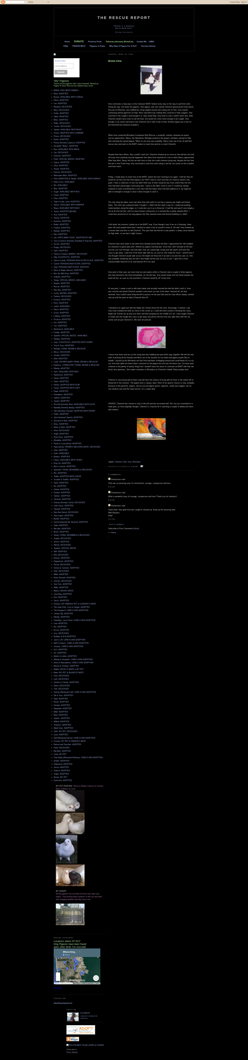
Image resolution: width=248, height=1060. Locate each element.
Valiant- (68, 130)
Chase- (68, 460)
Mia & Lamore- (64, 466)
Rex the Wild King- (66, 273)
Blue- (61, 715)
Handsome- (63, 375)
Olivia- (61, 100)
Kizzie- (61, 630)
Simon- (61, 542)
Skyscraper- (63, 515)
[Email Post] (141, 466)
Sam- (66, 372)
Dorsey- (62, 558)
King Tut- (62, 463)
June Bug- (63, 594)
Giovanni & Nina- (65, 421)
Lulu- (60, 623)
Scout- (61, 313)
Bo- (60, 486)
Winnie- (62, 545)
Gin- (60, 322)
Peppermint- (63, 561)
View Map (58, 988)
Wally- (62, 123)
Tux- (60, 326)
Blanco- (64, 591)
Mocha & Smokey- (66, 666)
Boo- (66, 149)
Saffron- (62, 398)
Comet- (72, 264)
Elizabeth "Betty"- (66, 146)
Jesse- (61, 767)
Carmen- (63, 581)
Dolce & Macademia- (73, 663)
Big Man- (62, 751)
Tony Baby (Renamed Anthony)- (78, 757)
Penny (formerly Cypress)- (69, 143)
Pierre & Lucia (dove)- (67, 443)
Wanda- (62, 368)
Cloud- (61, 195)
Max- (60, 188)
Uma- (61, 676)
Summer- (62, 221)
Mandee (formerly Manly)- (69, 408)
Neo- (60, 234)
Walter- (69, 669)
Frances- (75, 604)
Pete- (61, 198)
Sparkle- (70, 336)
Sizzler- (62, 244)
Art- (60, 653)
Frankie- (62, 228)
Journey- (68, 646)
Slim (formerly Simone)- (74, 411)
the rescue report (124, 18)
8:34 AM (111, 487)
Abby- (61, 587)
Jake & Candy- (78, 260)
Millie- (61, 574)
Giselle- (62, 355)
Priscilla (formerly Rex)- (74, 404)
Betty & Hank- (64, 427)
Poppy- (62, 247)
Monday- (70, 349)
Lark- (61, 679)
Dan (125, 462)
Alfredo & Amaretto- (73, 659)
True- (61, 689)
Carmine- (62, 156)
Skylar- (61, 169)
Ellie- (60, 359)
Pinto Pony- (63, 437)
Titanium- (62, 725)
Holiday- (62, 339)
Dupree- (62, 283)
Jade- (61, 525)
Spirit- (61, 483)
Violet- (61, 113)
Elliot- (61, 94)
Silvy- (61, 165)
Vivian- (69, 133)
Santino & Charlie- (66, 682)
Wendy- (62, 617)
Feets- (61, 381)
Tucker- (62, 126)
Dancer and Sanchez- (67, 744)
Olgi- (67, 257)
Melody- (62, 231)
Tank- (65, 731)
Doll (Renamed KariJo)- (74, 738)
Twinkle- (62, 296)
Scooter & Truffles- (66, 479)
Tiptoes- (62, 496)
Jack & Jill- (69, 640)
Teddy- (67, 476)
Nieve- (61, 309)
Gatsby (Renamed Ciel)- (75, 692)
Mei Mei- (62, 529)
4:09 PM (134, 466)
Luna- (61, 735)
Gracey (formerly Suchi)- (69, 502)
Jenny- (65, 211)
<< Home (112, 532)
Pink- (61, 571)
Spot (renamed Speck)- (68, 417)
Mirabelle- (62, 440)
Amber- (61, 761)
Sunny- (67, 388)
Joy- (61, 152)
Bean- (69, 672)
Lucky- (65, 293)
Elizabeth (85, 1013)
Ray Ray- (62, 290)
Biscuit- (62, 286)
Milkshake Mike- (65, 175)
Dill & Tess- (63, 695)
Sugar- (67, 192)
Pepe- (61, 391)
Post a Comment (116, 524)
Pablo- (61, 414)
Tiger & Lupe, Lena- (67, 202)
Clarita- (61, 489)
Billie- (61, 712)
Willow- (61, 721)
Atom (136, 528)
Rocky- (60, 777)
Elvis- (61, 303)
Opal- (61, 699)
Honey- (72, 535)
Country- (70, 741)
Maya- (67, 208)
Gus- (60, 649)
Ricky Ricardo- (64, 578)
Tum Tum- (63, 584)
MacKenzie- (64, 329)
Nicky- (62, 686)
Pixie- (61, 430)
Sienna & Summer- (66, 568)
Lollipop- (62, 316)
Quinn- (61, 139)
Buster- (68, 97)
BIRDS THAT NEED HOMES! (66, 90)
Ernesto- (62, 300)
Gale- (71, 267)
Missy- (62, 352)
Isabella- (62, 277)
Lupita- (62, 306)
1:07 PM (111, 519)
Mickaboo (136, 462)
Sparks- (62, 718)
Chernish (118, 462)
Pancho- (62, 172)
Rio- (61, 185)
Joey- (73, 342)
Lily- (73, 237)
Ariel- (61, 450)
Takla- (61, 116)
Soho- (61, 453)
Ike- (60, 627)
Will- (60, 551)
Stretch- (62, 770)
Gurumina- (63, 780)
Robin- (61, 224)
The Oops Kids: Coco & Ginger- (72, 607)
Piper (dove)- (77, 447)
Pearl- (69, 159)
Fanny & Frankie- (70, 254)
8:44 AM (111, 500)
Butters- (62, 457)
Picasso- (62, 319)
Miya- (61, 110)
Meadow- (63, 107)
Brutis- (61, 532)
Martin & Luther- (65, 656)
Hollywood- (63, 764)
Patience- (76, 365)
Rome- (61, 702)
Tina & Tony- (64, 345)
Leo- (60, 103)
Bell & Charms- (71, 643)
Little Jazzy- (63, 506)
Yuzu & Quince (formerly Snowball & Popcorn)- (78, 241)
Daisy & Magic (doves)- (68, 270)
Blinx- (61, 120)
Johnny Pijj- (63, 614)
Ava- (60, 215)
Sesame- (62, 499)
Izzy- (61, 633)
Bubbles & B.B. (65, 636)
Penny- (67, 385)
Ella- (61, 555)
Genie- (61, 378)
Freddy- (62, 332)
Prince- (62, 136)
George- (62, 705)
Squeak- (62, 509)
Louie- (76, 362)
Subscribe (60, 61)
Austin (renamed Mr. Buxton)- (71, 522)
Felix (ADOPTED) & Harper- (77, 179)
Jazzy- (61, 600)
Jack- (61, 251)
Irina (129, 462)
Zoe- (60, 597)
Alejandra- (63, 708)
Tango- (70, 280)
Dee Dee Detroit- (66, 512)
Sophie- (62, 538)
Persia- (62, 564)
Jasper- (61, 401)
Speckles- (73, 470)
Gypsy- (61, 162)
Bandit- (61, 519)
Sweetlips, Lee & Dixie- (74, 620)
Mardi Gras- (63, 728)
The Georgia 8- (71, 610)
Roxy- (61, 424)
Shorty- (61, 218)
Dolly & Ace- (64, 182)
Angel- (61, 434)
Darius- (69, 205)
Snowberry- (63, 394)
